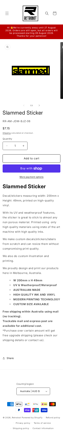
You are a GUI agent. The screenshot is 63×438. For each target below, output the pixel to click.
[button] (7, 13)
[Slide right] (39, 105)
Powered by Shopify (32, 417)
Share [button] (10, 358)
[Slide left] (24, 105)
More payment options (32, 177)
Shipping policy (21, 428)
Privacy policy (23, 423)
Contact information (43, 428)
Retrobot (16, 417)
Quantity (7, 138)
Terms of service (42, 423)
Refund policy (53, 417)
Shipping (7, 133)
